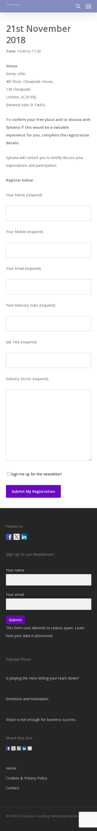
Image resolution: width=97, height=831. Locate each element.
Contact (12, 787)
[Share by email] (30, 748)
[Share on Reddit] (19, 748)
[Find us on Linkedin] (24, 537)
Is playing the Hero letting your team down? (42, 678)
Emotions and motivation (27, 698)
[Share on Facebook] (8, 748)
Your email (15, 594)
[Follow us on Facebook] (9, 537)
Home (11, 768)
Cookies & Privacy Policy (26, 778)
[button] (88, 6)
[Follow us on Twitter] (16, 537)
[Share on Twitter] (13, 748)
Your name (15, 570)
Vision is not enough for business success (41, 719)
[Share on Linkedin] (24, 748)
